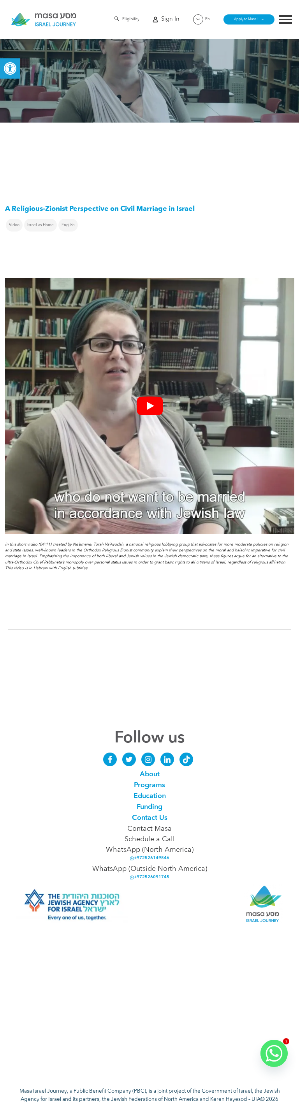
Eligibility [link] (130, 19)
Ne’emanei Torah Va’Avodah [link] (98, 544)
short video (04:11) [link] (34, 544)
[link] (10, 68)
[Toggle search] (116, 20)
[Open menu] (285, 20)
